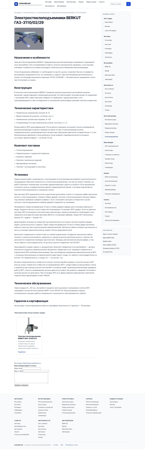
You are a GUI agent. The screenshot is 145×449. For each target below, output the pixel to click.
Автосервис (109, 212)
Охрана (81, 2)
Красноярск (109, 22)
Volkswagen (108, 79)
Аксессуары (109, 150)
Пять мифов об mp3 (109, 245)
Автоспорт (108, 101)
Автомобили (61, 6)
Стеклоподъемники (43, 12)
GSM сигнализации (111, 177)
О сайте (55, 445)
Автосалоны (109, 97)
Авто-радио (108, 18)
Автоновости (49, 6)
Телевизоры (109, 167)
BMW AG (107, 66)
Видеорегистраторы (111, 124)
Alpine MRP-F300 (108, 238)
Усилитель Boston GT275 (111, 248)
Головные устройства (112, 154)
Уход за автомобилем (112, 220)
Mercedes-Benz (110, 75)
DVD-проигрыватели (111, 146)
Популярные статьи (71, 445)
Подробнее (21, 352)
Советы (101, 2)
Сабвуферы (108, 53)
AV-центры (108, 40)
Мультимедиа (59, 2)
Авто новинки (109, 89)
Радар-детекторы (110, 128)
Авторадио (17, 12)
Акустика (108, 44)
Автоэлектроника (29, 12)
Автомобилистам (110, 207)
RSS (62, 445)
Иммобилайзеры (110, 189)
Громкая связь (110, 159)
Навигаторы (109, 163)
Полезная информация (112, 194)
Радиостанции (91, 2)
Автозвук (48, 2)
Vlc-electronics (107, 252)
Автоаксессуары (110, 119)
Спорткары (108, 106)
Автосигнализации (111, 181)
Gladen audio (107, 241)
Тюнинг (107, 110)
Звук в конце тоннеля (110, 234)
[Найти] (128, 4)
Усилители (108, 57)
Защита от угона (110, 185)
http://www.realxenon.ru (32, 363)
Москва (107, 26)
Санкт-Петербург (110, 30)
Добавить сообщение (21, 385)
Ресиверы (108, 48)
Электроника (71, 2)
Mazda (107, 71)
